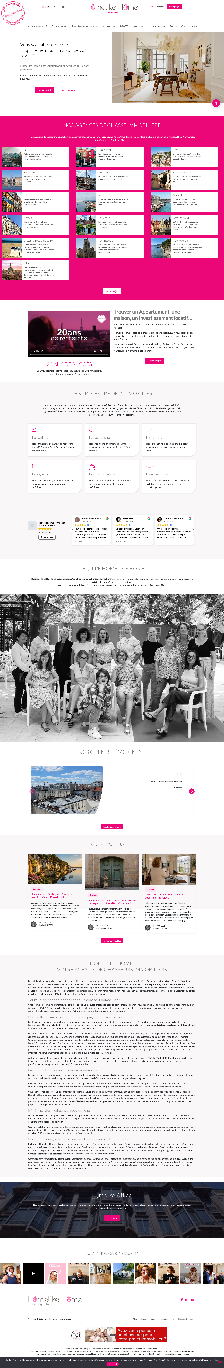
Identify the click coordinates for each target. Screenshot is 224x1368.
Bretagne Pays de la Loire (38, 240)
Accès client (159, 6)
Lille (26, 195)
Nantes (28, 217)
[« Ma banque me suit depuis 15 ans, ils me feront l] (78, 1273)
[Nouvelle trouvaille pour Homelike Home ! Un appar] (100, 1273)
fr (44, 7)
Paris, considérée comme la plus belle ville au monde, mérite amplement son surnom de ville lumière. (38, 156)
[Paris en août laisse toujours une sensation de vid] (10, 1273)
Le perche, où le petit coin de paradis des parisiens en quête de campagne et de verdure (113, 224)
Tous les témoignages (112, 827)
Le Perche (104, 217)
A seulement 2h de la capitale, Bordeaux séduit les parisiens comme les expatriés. (39, 179)
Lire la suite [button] (72, 541)
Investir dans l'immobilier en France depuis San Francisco (165, 896)
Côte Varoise (180, 240)
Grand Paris (105, 149)
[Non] (220, 1362)
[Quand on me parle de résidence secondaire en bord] (55, 1273)
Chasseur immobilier (186, 1319)
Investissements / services (85, 26)
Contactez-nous (189, 26)
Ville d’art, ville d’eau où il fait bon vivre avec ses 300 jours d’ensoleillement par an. (188, 179)
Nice (101, 195)
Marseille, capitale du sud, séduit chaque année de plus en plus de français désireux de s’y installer (185, 201)
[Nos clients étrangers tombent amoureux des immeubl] (145, 1273)
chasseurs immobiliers (104, 1349)
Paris (27, 149)
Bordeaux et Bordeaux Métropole (95, 1351)
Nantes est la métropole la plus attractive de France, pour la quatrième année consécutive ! (38, 224)
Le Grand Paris (60, 1351)
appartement (67, 1354)
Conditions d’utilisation (159, 1319)
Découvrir (112, 1217)
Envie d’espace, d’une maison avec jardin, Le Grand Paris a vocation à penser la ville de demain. (111, 156)
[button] (194, 530)
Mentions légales (140, 1319)
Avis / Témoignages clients (132, 26)
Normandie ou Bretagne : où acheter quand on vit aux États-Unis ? (52, 896)
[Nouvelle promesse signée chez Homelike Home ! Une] (123, 1273)
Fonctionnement (59, 26)
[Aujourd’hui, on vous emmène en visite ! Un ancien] (33, 1273)
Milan (27, 263)
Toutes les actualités (112, 941)
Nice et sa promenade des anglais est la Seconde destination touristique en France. (113, 201)
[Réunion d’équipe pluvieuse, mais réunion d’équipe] (213, 1273)
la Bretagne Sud (116, 1351)
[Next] (192, 791)
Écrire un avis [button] (47, 537)
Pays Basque (105, 240)
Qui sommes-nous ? (37, 26)
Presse (173, 26)
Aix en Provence (182, 172)
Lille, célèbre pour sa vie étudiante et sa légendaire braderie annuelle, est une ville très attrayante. (38, 201)
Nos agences (108, 26)
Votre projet (174, 6)
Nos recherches (157, 26)
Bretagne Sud (181, 217)
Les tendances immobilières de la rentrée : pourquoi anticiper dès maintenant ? (112, 902)
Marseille (178, 195)
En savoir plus (68, 90)
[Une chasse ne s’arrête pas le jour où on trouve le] (168, 1273)
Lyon (175, 149)
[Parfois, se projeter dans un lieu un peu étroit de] (190, 1273)
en (48, 7)
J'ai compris (113, 1364)
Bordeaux (29, 172)
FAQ (173, 1319)
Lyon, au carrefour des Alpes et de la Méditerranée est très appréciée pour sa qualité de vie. (187, 156)
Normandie (104, 172)
